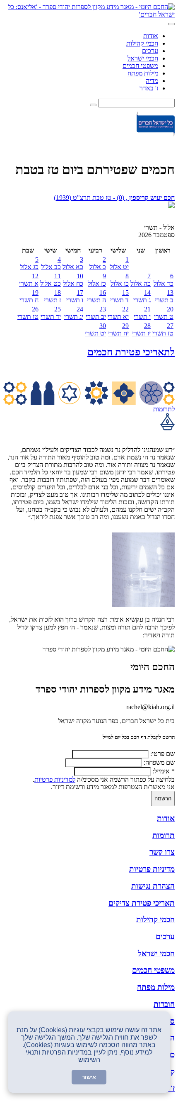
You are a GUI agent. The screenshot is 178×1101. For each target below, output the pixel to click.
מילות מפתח (142, 73)
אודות (150, 35)
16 (96, 296)
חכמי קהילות (142, 43)
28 (141, 329)
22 (118, 313)
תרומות (163, 835)
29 (118, 329)
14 (142, 296)
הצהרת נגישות (153, 886)
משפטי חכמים (140, 65)
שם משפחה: (159, 762)
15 (119, 296)
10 (73, 279)
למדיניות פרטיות (54, 779)
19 (28, 296)
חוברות (164, 1004)
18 (52, 296)
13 (164, 296)
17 (74, 296)
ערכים (150, 50)
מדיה (152, 80)
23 (96, 313)
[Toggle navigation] (171, 24)
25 (51, 313)
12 (28, 279)
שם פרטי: (162, 753)
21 (142, 313)
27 (162, 329)
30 (95, 329)
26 (27, 313)
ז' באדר (149, 88)
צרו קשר (162, 852)
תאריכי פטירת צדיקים (141, 903)
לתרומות (164, 409)
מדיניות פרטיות (152, 869)
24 (73, 313)
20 (163, 313)
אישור (89, 1077)
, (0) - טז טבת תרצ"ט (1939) (114, 197)
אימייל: (163, 771)
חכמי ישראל (142, 58)
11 (50, 279)
